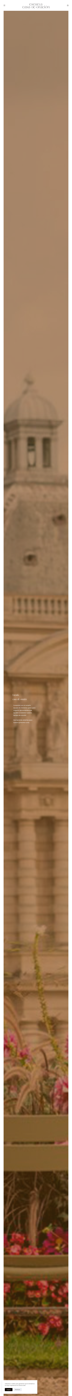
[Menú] (4, 5)
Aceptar (9, 1389)
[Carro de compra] (67, 5)
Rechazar (17, 1389)
